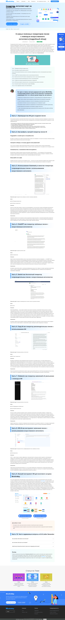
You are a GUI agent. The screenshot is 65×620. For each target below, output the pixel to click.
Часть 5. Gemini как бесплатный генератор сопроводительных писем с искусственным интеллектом (28, 76)
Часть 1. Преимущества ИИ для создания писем (20, 68)
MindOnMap (43, 480)
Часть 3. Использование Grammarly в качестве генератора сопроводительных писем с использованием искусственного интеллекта (31, 72)
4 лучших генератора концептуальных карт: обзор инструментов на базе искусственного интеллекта (46, 585)
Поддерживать (36, 610)
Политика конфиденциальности (54, 610)
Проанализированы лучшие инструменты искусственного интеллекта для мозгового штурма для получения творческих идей (32, 527)
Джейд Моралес (25, 41)
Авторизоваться (54, 1)
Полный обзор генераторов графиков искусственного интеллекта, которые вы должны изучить (18, 585)
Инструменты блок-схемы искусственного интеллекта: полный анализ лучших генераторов (28, 525)
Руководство (33, 1)
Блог (48, 1)
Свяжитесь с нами (24, 612)
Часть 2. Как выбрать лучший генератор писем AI (20, 70)
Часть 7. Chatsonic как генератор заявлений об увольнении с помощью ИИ (24, 80)
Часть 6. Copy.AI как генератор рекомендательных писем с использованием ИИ (25, 78)
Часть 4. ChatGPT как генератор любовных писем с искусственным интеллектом (25, 75)
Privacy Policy (40, 619)
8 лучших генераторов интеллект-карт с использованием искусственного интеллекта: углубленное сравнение (32, 585)
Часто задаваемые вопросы (41, 1)
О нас (23, 610)
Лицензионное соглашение (54, 613)
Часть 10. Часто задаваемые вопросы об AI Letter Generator (22, 85)
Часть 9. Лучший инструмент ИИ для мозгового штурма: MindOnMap (23, 83)
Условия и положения (53, 612)
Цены (29, 1)
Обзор (40, 41)
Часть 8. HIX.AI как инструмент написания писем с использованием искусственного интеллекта (27, 82)
